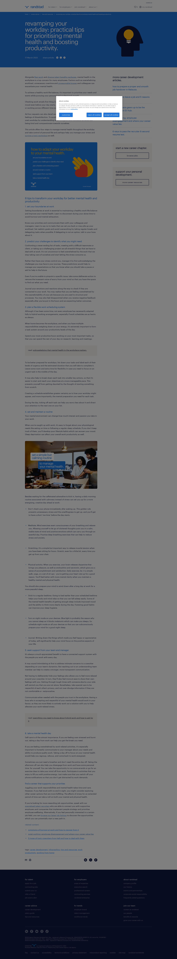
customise (66, 115)
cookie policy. (74, 109)
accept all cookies (111, 115)
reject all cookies (94, 115)
